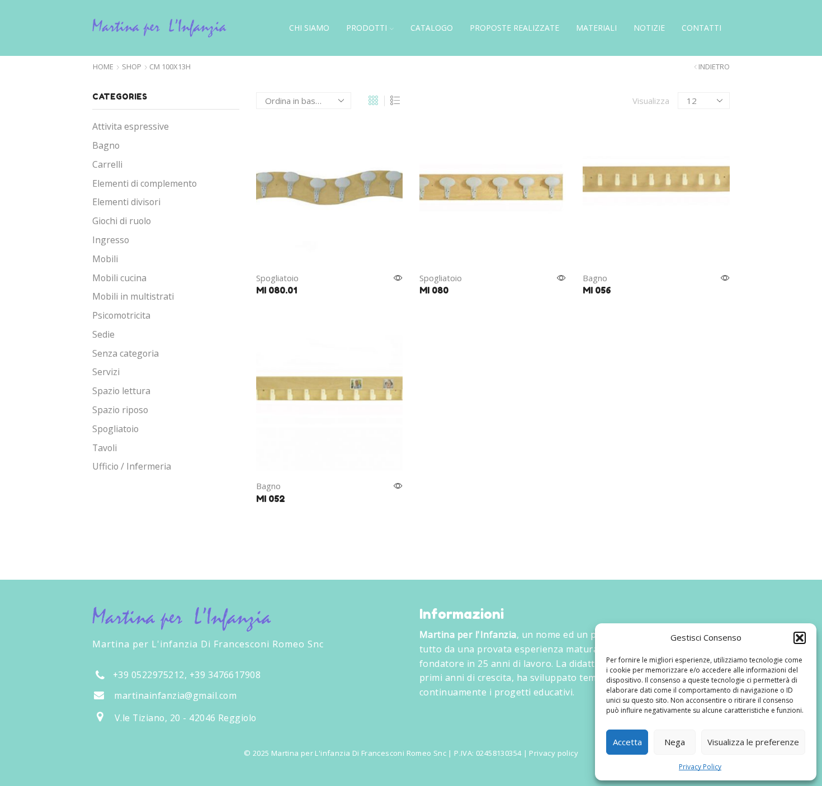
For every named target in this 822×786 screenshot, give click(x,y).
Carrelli (107, 164)
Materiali (596, 27)
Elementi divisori (126, 202)
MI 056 (597, 290)
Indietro (714, 66)
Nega (674, 741)
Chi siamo (309, 27)
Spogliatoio (277, 277)
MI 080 (433, 290)
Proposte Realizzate (514, 27)
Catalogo (431, 27)
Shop (131, 66)
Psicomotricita (121, 315)
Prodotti (366, 27)
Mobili (105, 259)
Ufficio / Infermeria (131, 466)
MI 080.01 (276, 290)
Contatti (701, 27)
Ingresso (110, 240)
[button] (799, 637)
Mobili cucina (119, 278)
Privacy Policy (700, 766)
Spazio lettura (121, 391)
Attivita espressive (130, 126)
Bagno (595, 277)
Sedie (103, 334)
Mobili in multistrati (133, 296)
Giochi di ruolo (121, 221)
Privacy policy (553, 753)
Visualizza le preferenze (753, 741)
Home (103, 66)
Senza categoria (125, 353)
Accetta (627, 741)
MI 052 (270, 498)
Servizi (106, 372)
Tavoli (104, 448)
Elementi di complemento (144, 183)
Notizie (649, 27)
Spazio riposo (120, 410)
